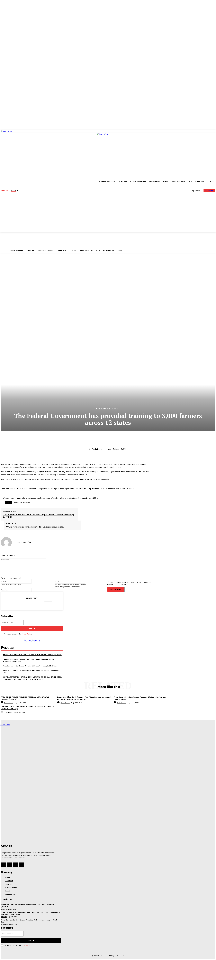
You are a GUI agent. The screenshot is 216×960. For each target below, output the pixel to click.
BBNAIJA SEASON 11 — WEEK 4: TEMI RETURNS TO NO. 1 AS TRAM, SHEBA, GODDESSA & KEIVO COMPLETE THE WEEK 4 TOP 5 (32, 678)
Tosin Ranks (97, 449)
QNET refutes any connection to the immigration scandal (35, 527)
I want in (31, 629)
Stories (4, 917)
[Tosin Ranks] (6, 542)
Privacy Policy (26, 634)
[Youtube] (21, 864)
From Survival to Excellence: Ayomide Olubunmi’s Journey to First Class (30, 666)
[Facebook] (15, 604)
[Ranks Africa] (27, 181)
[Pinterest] (32, 604)
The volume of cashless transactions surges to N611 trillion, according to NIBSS (38, 515)
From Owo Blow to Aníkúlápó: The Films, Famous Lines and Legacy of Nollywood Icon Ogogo (83, 698)
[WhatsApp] (40, 604)
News (3, 909)
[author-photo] (2, 703)
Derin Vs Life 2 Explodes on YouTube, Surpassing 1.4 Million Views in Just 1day (31, 671)
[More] (48, 603)
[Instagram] (9, 864)
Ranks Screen (8, 703)
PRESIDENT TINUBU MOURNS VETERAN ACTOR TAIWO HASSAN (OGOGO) (32, 655)
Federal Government (21, 503)
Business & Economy (108, 409)
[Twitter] (23, 604)
